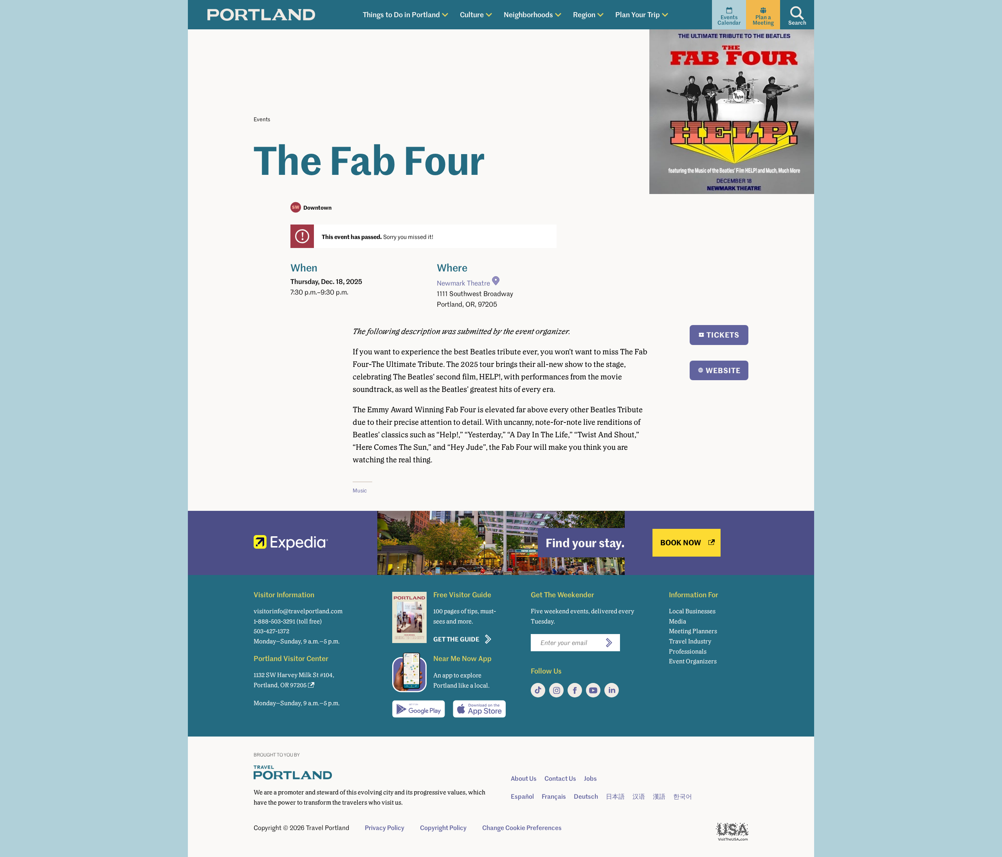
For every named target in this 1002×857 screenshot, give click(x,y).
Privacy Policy (384, 827)
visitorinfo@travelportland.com (298, 611)
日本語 (615, 796)
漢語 (659, 796)
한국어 (682, 796)
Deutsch (586, 796)
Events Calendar (729, 19)
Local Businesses (692, 611)
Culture (472, 14)
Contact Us (560, 778)
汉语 (639, 796)
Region (584, 14)
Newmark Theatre (463, 282)
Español (522, 796)
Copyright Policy (443, 827)
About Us (524, 778)
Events (262, 119)
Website (723, 370)
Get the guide (456, 638)
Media (677, 621)
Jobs (590, 778)
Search (797, 22)
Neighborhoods (528, 14)
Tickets (722, 334)
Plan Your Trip (637, 14)
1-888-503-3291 (274, 621)
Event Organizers (693, 661)
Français (554, 796)
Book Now (680, 542)
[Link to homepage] (261, 15)
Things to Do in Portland (401, 14)
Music (360, 490)
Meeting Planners (693, 631)
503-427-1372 (271, 631)
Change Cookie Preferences (522, 827)
